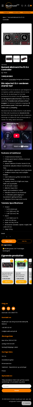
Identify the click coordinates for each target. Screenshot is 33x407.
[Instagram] (8, 308)
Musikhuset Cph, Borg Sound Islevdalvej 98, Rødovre (15, 323)
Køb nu (24, 241)
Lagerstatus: (7, 245)
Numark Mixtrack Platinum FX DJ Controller (7, 274)
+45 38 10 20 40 (6, 327)
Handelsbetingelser (8, 360)
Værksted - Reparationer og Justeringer (14, 367)
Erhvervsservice (6, 363)
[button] (2, 5)
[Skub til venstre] (3, 59)
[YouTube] (13, 308)
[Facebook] (3, 308)
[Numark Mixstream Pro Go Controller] (21, 265)
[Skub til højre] (30, 59)
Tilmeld (16, 390)
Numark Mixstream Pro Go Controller (20, 274)
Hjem (4, 17)
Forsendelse (12, 79)
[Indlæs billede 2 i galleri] (16, 59)
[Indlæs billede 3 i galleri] (24, 59)
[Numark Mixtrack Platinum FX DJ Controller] (7, 265)
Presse (4, 371)
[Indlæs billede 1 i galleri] (9, 59)
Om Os (4, 356)
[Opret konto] (25, 5)
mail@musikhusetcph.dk (9, 331)
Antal (3, 233)
